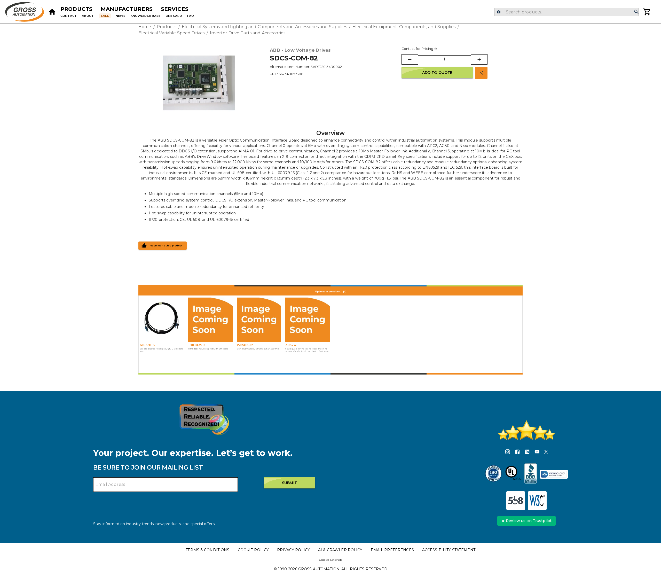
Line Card (174, 16)
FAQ (190, 16)
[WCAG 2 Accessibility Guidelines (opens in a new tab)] (537, 500)
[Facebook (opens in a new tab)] (517, 452)
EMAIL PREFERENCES (392, 550)
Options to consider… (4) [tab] (330, 291)
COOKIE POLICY (253, 550)
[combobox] (566, 11)
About (88, 16)
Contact (68, 16)
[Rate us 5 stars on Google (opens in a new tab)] (526, 430)
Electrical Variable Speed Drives (171, 32)
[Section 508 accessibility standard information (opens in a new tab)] (515, 500)
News (120, 16)
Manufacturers (127, 9)
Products (76, 9)
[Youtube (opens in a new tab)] (537, 452)
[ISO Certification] (493, 474)
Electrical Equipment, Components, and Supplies (403, 26)
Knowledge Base (146, 16)
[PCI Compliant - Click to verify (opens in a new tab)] (554, 474)
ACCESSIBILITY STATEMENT (448, 550)
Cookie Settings (330, 560)
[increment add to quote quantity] (479, 59)
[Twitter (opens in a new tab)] (546, 452)
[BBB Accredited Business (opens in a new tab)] (530, 474)
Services (174, 9)
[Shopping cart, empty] (647, 12)
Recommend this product (166, 245)
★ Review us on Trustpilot (526, 520)
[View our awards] (204, 419)
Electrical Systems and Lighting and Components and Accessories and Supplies (264, 26)
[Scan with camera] (499, 12)
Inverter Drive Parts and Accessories (247, 32)
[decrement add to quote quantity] (410, 59)
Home (144, 26)
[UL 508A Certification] (513, 474)
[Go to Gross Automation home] (52, 12)
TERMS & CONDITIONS (207, 550)
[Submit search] (636, 12)
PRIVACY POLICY (293, 550)
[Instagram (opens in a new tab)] (507, 452)
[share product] (481, 72)
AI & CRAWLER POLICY (340, 550)
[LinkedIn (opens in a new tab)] (527, 452)
